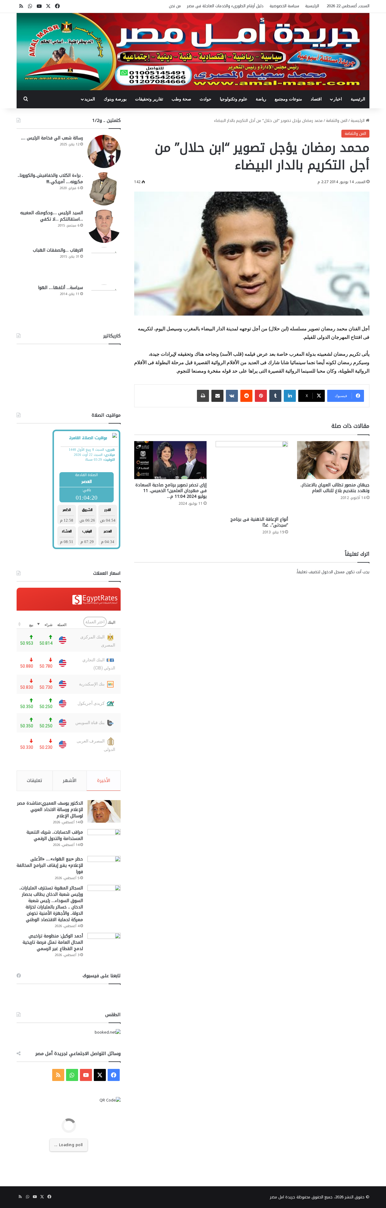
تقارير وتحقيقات (149, 99)
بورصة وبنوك (115, 99)
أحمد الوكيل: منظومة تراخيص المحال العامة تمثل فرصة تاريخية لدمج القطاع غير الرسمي (53, 942)
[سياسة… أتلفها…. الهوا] (104, 301)
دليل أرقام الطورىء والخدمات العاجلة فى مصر (225, 6)
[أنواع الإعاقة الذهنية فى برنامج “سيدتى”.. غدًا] (252, 477)
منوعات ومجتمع (288, 99)
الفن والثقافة (336, 120)
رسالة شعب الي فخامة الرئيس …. (52, 138)
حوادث (205, 99)
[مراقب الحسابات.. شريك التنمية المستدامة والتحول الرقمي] (104, 840)
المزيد (89, 99)
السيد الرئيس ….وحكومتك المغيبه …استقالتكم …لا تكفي (51, 216)
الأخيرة (103, 780)
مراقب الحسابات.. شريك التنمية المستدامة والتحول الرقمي (55, 835)
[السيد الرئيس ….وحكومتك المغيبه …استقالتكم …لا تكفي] (104, 226)
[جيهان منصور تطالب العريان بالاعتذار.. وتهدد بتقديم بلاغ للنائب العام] (333, 460)
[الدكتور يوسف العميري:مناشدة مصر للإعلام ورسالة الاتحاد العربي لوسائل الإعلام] (104, 811)
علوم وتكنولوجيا (233, 99)
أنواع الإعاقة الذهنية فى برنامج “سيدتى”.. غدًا (259, 522)
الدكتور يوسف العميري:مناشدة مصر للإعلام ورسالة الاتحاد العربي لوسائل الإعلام (50, 809)
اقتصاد (316, 99)
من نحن (175, 6)
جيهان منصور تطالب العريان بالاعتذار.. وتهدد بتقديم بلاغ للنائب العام (334, 488)
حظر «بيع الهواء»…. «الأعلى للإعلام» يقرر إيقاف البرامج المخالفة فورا (50, 865)
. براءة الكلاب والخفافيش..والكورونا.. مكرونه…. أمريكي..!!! (50, 178)
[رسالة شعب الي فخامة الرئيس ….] (104, 151)
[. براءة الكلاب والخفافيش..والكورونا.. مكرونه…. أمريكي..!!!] (104, 188)
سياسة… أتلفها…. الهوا (60, 288)
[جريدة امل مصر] (193, 51)
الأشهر (70, 780)
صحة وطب (181, 99)
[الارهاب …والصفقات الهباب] (104, 263)
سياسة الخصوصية (284, 6)
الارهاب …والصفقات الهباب (58, 250)
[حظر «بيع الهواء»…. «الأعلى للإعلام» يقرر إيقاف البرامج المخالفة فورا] (104, 867)
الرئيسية (312, 6)
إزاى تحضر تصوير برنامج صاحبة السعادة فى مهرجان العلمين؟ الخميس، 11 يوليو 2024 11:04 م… (171, 491)
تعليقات (34, 780)
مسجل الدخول (333, 572)
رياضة (261, 99)
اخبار (338, 99)
